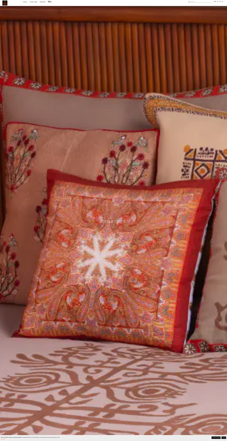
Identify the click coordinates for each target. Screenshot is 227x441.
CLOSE (223, 437)
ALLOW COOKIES (216, 437)
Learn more (3, 439)
